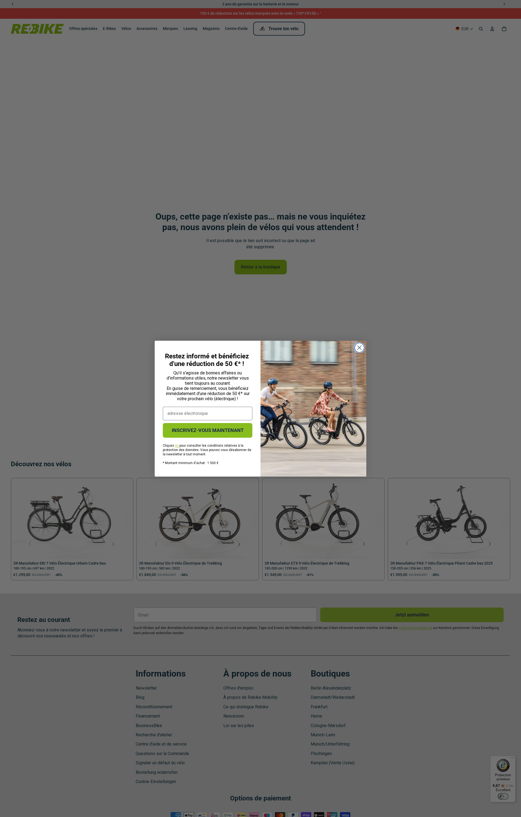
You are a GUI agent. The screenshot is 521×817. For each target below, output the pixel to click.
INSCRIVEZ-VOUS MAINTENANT (208, 430)
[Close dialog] (359, 347)
